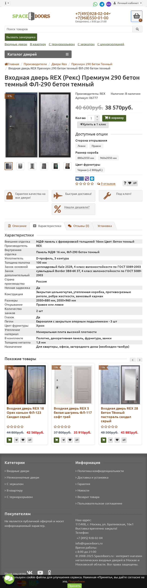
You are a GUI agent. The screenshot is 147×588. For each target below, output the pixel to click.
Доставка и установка (93, 477)
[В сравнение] (135, 183)
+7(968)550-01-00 (91, 17)
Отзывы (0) (81, 226)
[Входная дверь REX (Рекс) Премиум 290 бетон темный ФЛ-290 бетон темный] (38, 125)
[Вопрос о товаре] (125, 183)
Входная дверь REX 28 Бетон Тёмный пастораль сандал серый (119, 414)
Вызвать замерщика (20, 37)
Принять (75, 585)
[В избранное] (129, 183)
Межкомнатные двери (23, 477)
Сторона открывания (91, 140)
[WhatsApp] (95, 4)
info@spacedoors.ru (89, 543)
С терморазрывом (62, 44)
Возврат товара (88, 497)
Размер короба (86, 152)
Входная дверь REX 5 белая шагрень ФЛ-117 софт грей (73, 412)
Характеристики (49, 226)
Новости (83, 490)
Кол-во (80, 118)
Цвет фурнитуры (87, 164)
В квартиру (38, 44)
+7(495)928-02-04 (91, 13)
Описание (19, 226)
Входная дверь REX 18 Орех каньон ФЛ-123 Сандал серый (25, 412)
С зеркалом (86, 44)
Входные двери (16, 44)
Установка (105, 226)
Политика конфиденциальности (101, 471)
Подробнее (77, 581)
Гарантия (84, 484)
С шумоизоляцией (110, 44)
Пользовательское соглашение (100, 503)
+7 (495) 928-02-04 (90, 538)
